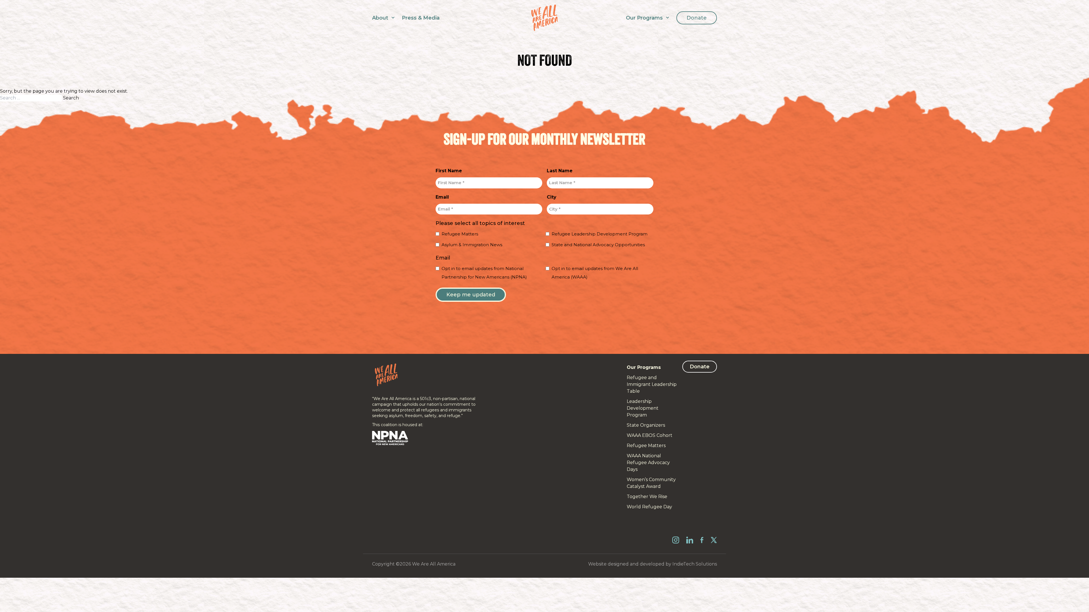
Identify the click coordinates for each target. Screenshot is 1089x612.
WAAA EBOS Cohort (649, 435)
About (380, 18)
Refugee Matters (460, 234)
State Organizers (646, 425)
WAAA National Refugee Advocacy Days (648, 462)
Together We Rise (647, 496)
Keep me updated (470, 295)
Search (71, 98)
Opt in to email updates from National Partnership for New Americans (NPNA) (484, 273)
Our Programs (644, 18)
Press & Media (421, 18)
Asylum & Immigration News (472, 244)
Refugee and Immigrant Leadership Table (652, 384)
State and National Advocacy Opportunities (598, 244)
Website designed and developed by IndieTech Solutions (652, 564)
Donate (697, 18)
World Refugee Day (649, 506)
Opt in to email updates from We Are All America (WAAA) (595, 273)
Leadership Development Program (643, 408)
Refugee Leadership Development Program (599, 234)
